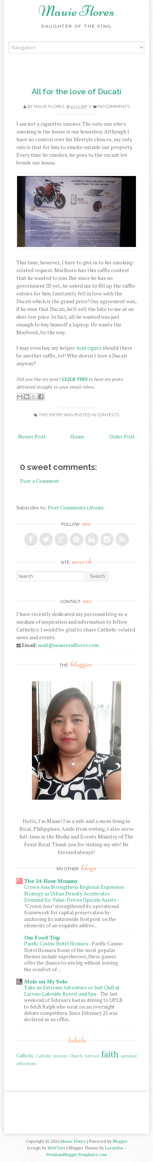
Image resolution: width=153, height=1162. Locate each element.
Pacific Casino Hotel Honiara (56, 943)
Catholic (25, 1056)
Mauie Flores (76, 11)
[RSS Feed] (122, 539)
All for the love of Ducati (76, 91)
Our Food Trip (42, 937)
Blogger (120, 1141)
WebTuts (56, 1148)
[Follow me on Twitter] (46, 539)
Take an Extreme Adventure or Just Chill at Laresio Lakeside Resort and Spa (72, 990)
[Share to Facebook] (41, 396)
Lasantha (114, 1148)
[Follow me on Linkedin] (91, 539)
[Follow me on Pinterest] (76, 539)
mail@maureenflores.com (68, 644)
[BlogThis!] (26, 396)
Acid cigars (88, 347)
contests (108, 415)
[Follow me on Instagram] (107, 539)
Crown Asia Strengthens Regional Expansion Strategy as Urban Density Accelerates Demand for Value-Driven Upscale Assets (74, 893)
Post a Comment (39, 480)
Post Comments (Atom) (76, 507)
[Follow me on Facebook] (31, 539)
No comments (114, 106)
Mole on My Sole (45, 981)
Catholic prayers (51, 1055)
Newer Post (32, 436)
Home (77, 436)
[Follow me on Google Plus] (61, 539)
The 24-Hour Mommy (51, 880)
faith (109, 1054)
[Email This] (19, 396)
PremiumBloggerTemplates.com (76, 1154)
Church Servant (84, 1055)
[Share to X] (34, 396)
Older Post (122, 436)
